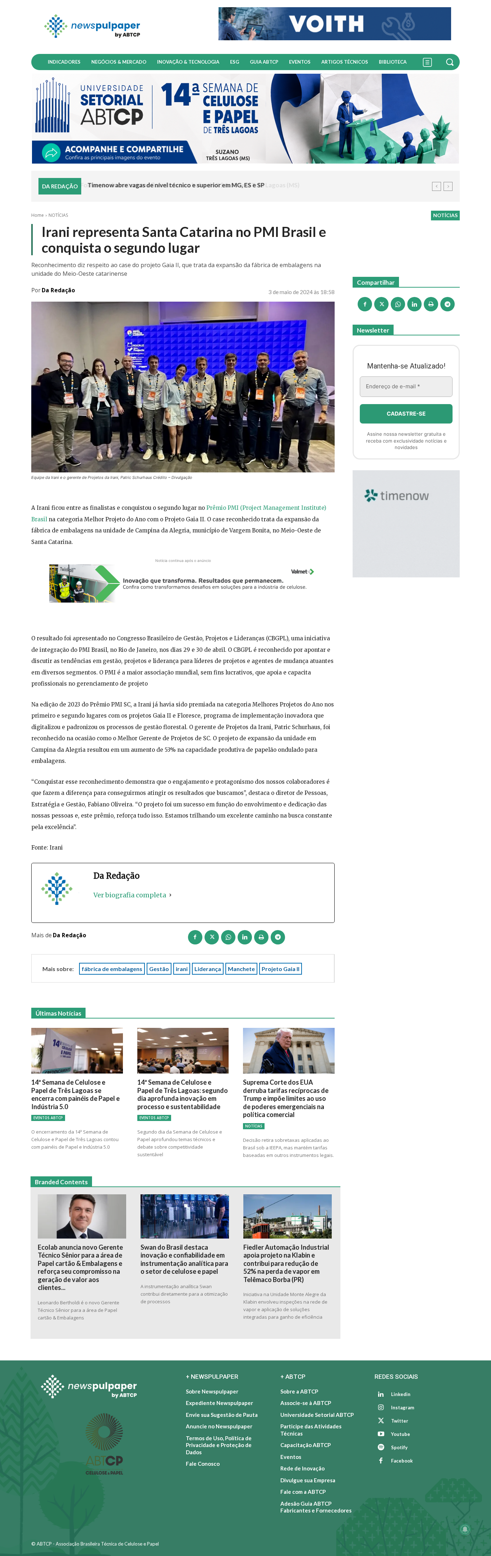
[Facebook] (195, 937)
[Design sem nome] (245, 119)
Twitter (399, 1421)
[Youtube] (381, 1434)
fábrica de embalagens (112, 968)
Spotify (399, 1447)
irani (182, 968)
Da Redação (58, 290)
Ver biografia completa (129, 895)
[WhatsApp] (228, 937)
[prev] (436, 186)
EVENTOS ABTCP (48, 1117)
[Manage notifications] (465, 1529)
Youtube (400, 1434)
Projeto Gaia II (280, 968)
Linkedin (400, 1394)
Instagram (402, 1407)
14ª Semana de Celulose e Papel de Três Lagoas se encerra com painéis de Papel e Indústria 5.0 (75, 1094)
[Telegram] (278, 937)
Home (37, 215)
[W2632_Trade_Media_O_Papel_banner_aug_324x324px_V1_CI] (406, 523)
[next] (448, 186)
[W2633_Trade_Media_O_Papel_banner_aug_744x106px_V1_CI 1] (183, 583)
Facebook (402, 1461)
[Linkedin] (245, 937)
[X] (212, 937)
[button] (451, 61)
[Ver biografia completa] (170, 895)
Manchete (241, 968)
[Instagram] (381, 1407)
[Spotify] (381, 1447)
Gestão (159, 968)
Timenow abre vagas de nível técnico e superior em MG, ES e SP (175, 185)
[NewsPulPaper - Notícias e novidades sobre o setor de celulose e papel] (120, 27)
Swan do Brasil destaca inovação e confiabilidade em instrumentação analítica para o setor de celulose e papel (184, 1259)
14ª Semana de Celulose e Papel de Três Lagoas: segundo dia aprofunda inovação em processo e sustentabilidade (182, 1094)
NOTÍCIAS (58, 215)
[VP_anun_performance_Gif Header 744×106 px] (335, 23)
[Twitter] (381, 1421)
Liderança (207, 968)
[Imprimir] (261, 937)
